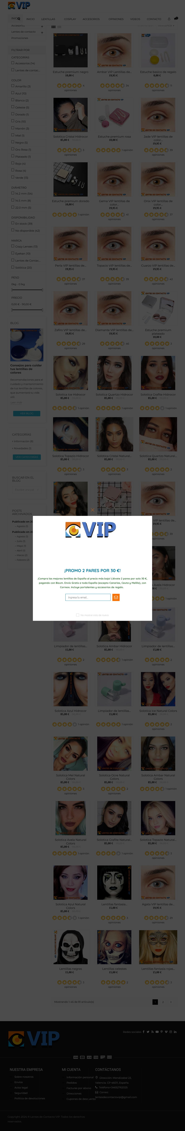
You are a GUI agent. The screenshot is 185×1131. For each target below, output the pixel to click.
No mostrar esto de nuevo (95, 615)
